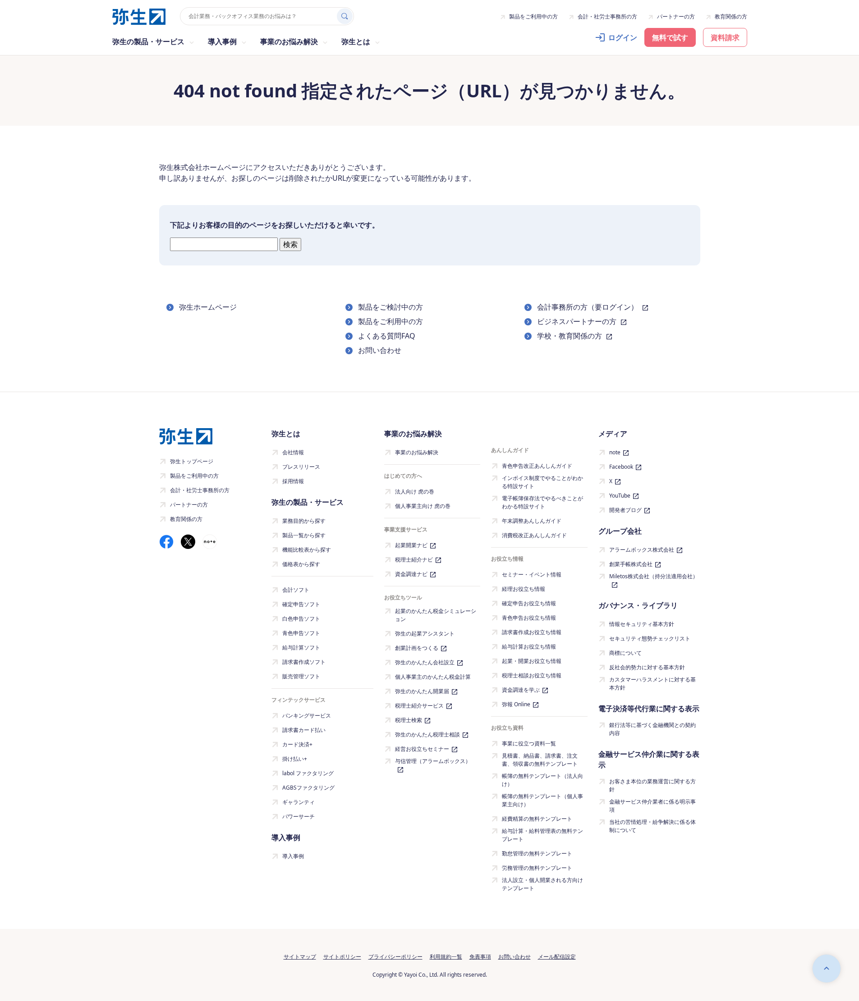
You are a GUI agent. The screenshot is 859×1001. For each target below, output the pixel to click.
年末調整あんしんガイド (531, 521)
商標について (625, 653)
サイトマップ (300, 956)
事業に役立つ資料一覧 (529, 743)
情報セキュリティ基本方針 (641, 624)
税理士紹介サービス (419, 705)
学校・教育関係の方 (570, 336)
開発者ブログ (625, 510)
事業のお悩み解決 (416, 452)
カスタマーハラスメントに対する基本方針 (652, 683)
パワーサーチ (298, 816)
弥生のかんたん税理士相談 (427, 734)
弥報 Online (516, 704)
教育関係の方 (731, 16)
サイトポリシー (342, 956)
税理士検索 (408, 720)
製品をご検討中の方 (390, 307)
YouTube (619, 495)
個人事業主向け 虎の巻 (422, 506)
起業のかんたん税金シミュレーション (435, 615)
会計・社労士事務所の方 (607, 16)
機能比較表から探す (306, 549)
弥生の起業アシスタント (425, 633)
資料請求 (725, 37)
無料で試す (670, 37)
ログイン (622, 37)
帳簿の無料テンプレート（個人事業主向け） (542, 800)
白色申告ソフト (301, 618)
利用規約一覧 (446, 956)
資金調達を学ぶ (521, 690)
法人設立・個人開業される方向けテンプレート (542, 884)
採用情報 (293, 481)
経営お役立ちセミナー (422, 749)
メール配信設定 (557, 956)
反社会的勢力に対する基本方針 (647, 667)
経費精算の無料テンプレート (537, 819)
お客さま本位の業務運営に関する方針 (652, 785)
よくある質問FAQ (386, 336)
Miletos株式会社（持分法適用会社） (653, 576)
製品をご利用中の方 (533, 16)
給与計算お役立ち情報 (529, 646)
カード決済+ (297, 744)
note (614, 452)
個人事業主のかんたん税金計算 (433, 677)
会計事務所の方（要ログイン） (588, 307)
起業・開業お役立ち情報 (531, 661)
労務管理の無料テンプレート (537, 868)
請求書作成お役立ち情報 (531, 632)
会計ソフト (295, 590)
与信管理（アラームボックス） (433, 761)
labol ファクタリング (308, 773)
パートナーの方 (676, 16)
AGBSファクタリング (308, 787)
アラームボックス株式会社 (641, 549)
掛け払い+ (294, 759)
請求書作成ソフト (304, 662)
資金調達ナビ (411, 574)
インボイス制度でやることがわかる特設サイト (542, 482)
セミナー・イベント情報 (531, 574)
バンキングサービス (306, 715)
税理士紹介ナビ (414, 559)
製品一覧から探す (304, 535)
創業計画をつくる (416, 648)
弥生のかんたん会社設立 (425, 662)
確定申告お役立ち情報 (529, 603)
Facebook (621, 467)
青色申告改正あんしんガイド (537, 466)
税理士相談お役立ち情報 (531, 675)
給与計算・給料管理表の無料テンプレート (542, 835)
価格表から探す (301, 564)
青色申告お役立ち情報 (529, 618)
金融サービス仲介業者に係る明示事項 (652, 806)
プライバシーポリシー (395, 956)
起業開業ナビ (411, 545)
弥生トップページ (191, 461)
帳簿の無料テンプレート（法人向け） (542, 780)
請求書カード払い (304, 730)
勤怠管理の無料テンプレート (537, 853)
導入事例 (293, 856)
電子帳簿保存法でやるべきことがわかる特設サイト (542, 502)
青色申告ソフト (301, 633)
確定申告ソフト (301, 604)
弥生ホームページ (208, 307)
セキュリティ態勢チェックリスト (649, 638)
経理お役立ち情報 (523, 589)
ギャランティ (298, 802)
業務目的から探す (304, 521)
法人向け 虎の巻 (414, 491)
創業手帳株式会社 (630, 564)
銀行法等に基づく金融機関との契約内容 (652, 729)
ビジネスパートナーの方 (577, 321)
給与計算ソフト (301, 647)
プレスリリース (301, 467)
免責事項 (480, 956)
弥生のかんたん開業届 (422, 691)
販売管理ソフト (301, 676)
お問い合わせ (379, 350)
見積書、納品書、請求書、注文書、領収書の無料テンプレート (540, 760)
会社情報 (293, 452)
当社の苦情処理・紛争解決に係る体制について (652, 826)
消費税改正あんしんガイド (534, 535)
